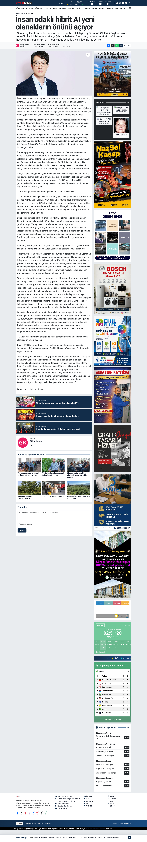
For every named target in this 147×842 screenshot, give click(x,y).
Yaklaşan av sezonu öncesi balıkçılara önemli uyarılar (28, 474)
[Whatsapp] (45, 812)
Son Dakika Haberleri (65, 806)
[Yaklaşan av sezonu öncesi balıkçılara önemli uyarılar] (29, 464)
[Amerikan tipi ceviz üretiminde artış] (29, 488)
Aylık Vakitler (101, 652)
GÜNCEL (38, 8)
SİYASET (53, 8)
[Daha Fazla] (121, 45)
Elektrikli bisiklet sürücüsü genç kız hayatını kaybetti (55, 837)
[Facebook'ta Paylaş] (108, 45)
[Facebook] (17, 812)
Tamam (109, 829)
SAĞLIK (79, 8)
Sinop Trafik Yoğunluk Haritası (69, 799)
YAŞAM (62, 8)
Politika (70, 8)
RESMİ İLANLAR (106, 8)
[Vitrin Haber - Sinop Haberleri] (24, 3)
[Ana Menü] (130, 8)
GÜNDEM (20, 8)
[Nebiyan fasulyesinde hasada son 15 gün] (78, 488)
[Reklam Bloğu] (112, 74)
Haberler (19, 13)
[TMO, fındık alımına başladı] (53, 488)
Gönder (22, 530)
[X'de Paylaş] (113, 45)
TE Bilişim (127, 823)
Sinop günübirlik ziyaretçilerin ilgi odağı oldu (101, 837)
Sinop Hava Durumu (65, 796)
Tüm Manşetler (63, 804)
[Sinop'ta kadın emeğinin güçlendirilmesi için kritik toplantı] (78, 464)
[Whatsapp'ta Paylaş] (117, 45)
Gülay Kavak (36, 441)
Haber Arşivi (62, 808)
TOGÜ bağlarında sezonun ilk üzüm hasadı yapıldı (53, 474)
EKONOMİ (29, 13)
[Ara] (130, 3)
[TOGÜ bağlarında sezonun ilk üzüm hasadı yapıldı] (53, 464)
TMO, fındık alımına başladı (52, 496)
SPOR (94, 8)
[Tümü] (128, 102)
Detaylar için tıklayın (113, 719)
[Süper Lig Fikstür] (128, 727)
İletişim (89, 796)
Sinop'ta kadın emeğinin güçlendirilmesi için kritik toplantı (77, 475)
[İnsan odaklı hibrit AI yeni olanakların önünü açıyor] (54, 73)
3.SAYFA (29, 8)
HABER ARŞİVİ (121, 8)
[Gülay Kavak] (23, 442)
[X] (21, 812)
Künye (112, 796)
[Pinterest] (25, 812)
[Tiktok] (41, 812)
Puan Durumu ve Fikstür (66, 801)
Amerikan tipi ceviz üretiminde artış (25, 497)
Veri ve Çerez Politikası (95, 829)
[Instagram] (29, 812)
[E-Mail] (31, 446)
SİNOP (87, 8)
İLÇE (46, 8)
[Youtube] (37, 812)
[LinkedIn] (33, 812)
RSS (20, 823)
